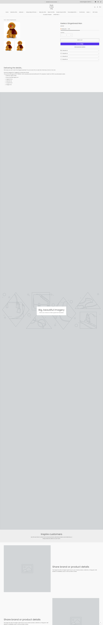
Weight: (8, 84)
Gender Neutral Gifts (61, 12)
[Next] (58, 1)
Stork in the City (52, 7)
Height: (7, 79)
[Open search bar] (95, 7)
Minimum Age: (9, 75)
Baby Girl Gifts (51, 12)
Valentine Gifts (13, 12)
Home (7, 12)
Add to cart (79, 40)
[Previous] (44, 1)
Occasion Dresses (47, 14)
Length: (8, 83)
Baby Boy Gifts (42, 12)
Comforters (82, 12)
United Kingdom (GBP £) (85, 2)
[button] (9, 46)
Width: (7, 81)
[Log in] (97, 7)
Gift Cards (95, 12)
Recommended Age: (11, 77)
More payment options (79, 47)
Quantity (62, 32)
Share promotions (51, 2)
